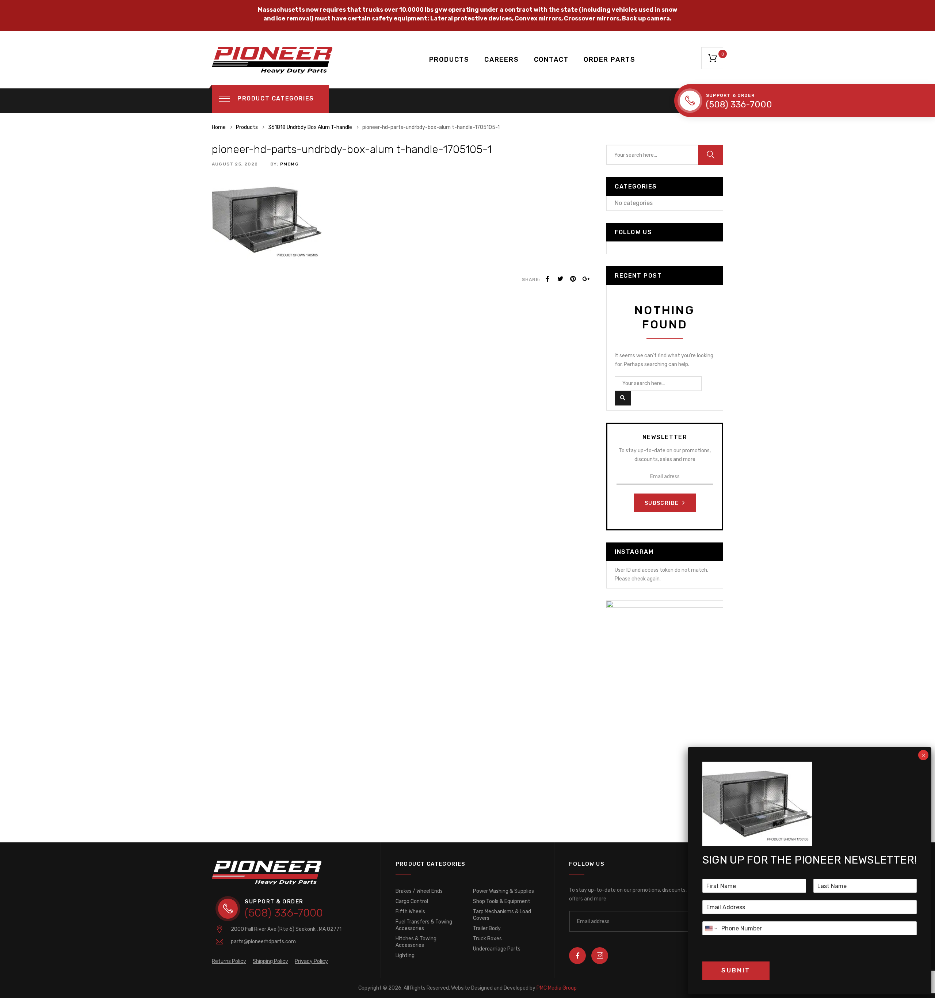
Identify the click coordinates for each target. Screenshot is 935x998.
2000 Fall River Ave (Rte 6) (286, 929)
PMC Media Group (514, 988)
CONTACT (551, 60)
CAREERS (501, 60)
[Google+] (586, 279)
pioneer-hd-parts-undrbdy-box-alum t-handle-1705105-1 (352, 149)
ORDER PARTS (610, 60)
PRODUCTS (449, 60)
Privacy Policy (311, 961)
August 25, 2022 (235, 164)
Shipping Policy (270, 961)
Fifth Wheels (410, 912)
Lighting (405, 955)
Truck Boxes (487, 939)
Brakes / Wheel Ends (419, 891)
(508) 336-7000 (739, 104)
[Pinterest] (573, 279)
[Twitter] (560, 279)
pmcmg (289, 164)
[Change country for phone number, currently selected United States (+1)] (710, 928)
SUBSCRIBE (662, 503)
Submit (735, 970)
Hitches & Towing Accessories (416, 942)
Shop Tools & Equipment (501, 901)
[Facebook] (547, 279)
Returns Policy (229, 961)
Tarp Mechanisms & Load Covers (502, 915)
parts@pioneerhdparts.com (263, 941)
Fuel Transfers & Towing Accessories (424, 925)
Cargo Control (412, 901)
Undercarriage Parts (496, 949)
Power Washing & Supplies (503, 891)
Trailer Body (487, 928)
